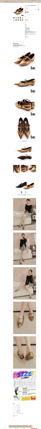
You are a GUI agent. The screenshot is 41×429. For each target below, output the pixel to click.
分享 (25, 38)
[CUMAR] (6, 1)
